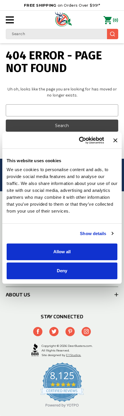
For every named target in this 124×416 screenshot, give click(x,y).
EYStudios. (73, 355)
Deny (62, 270)
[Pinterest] (70, 331)
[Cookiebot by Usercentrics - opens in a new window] (79, 140)
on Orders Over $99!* (62, 5)
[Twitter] (54, 331)
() (115, 20)
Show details (93, 233)
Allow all (62, 251)
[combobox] (62, 34)
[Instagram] (86, 331)
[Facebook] (37, 331)
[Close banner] (115, 140)
